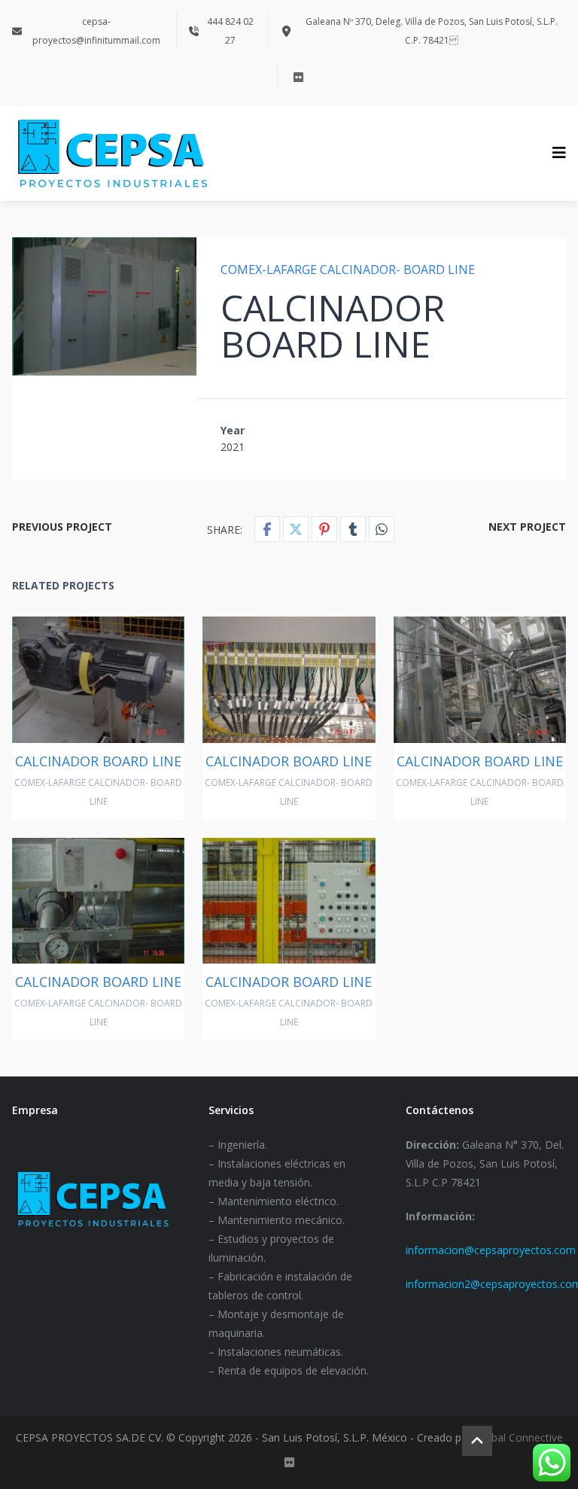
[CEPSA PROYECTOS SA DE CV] (112, 153)
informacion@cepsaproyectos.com (491, 1250)
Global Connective (519, 1437)
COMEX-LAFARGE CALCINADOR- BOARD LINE (348, 269)
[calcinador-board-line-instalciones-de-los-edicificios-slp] (105, 306)
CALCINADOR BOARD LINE (98, 761)
